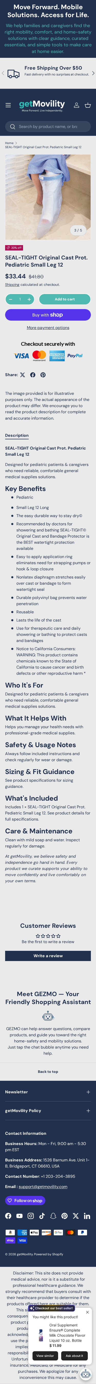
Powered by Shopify (48, 1254)
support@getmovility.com (43, 1186)
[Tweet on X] (22, 375)
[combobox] (48, 126)
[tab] (17, 435)
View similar (45, 1356)
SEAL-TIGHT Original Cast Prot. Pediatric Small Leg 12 (43, 147)
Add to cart (65, 299)
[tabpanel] (48, 664)
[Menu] (8, 105)
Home (9, 143)
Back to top (48, 1071)
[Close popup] (87, 1312)
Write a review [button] (48, 955)
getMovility (25, 1254)
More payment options (48, 327)
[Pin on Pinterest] (43, 375)
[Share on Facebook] (33, 375)
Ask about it (74, 1356)
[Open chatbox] (86, 1374)
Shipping (12, 284)
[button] (87, 105)
